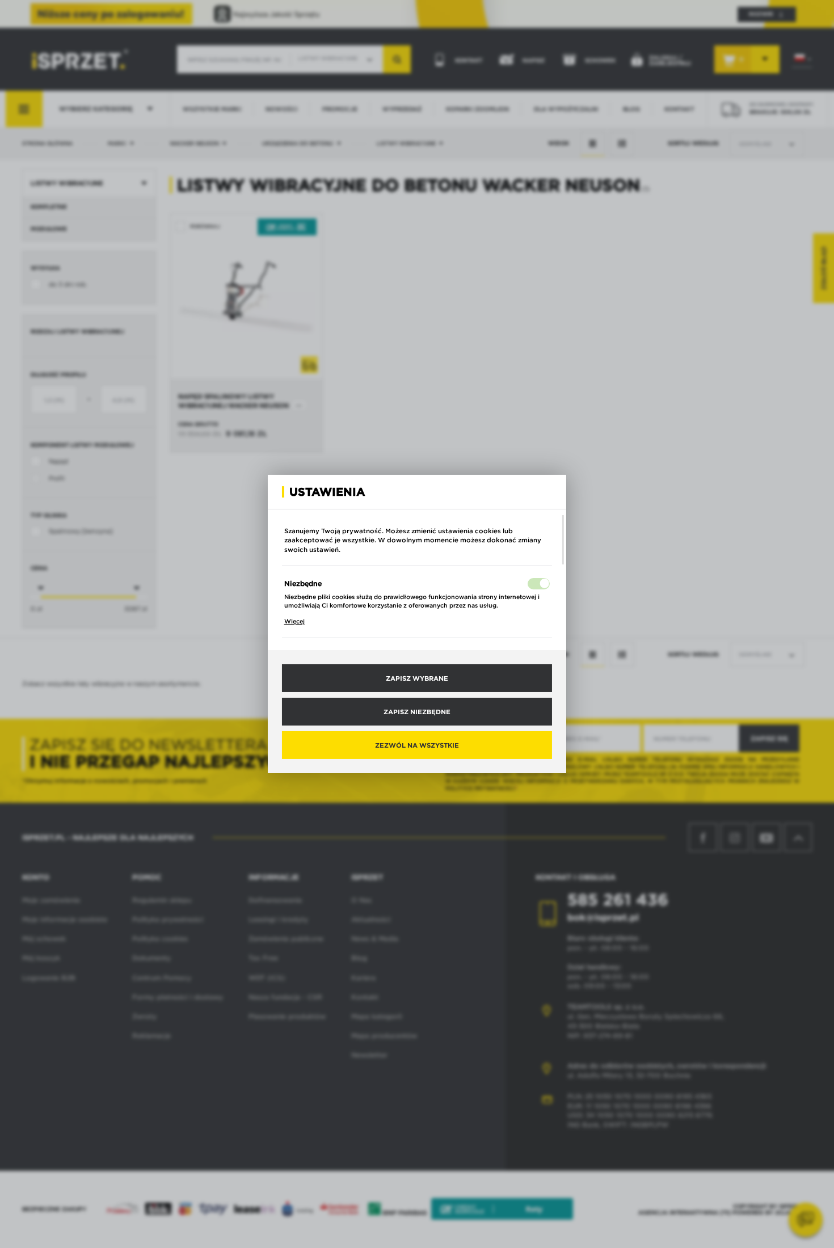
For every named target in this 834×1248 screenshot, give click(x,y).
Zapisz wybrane (417, 677)
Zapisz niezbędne (417, 711)
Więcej (294, 621)
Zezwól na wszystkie (417, 744)
